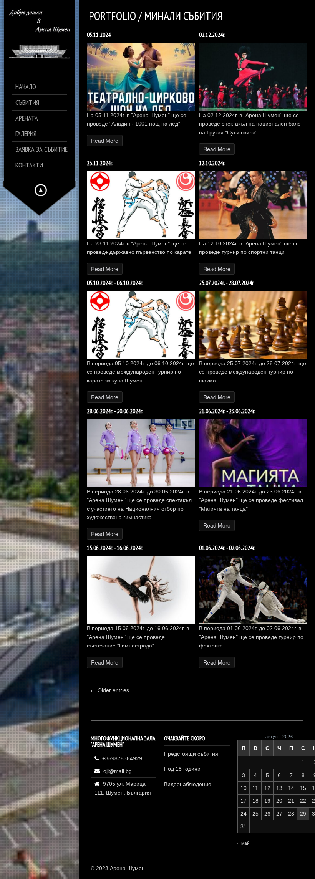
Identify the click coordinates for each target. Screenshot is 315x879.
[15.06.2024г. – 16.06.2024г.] (141, 621)
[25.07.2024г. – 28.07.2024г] (253, 356)
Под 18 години (182, 769)
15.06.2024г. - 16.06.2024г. (115, 547)
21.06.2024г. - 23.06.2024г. (227, 411)
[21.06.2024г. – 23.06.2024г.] (253, 485)
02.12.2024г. (212, 34)
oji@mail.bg (117, 771)
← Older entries (110, 690)
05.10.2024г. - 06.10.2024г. (115, 282)
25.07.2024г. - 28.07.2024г (226, 282)
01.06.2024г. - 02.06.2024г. (227, 547)
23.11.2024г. (100, 163)
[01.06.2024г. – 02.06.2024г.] (253, 621)
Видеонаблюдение (187, 784)
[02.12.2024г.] (253, 108)
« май (243, 843)
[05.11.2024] (141, 108)
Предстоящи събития (191, 754)
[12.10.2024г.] (253, 236)
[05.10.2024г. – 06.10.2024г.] (141, 356)
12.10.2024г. (212, 163)
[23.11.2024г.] (141, 236)
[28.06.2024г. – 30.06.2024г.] (141, 485)
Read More (104, 140)
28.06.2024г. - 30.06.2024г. (115, 411)
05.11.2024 (99, 34)
